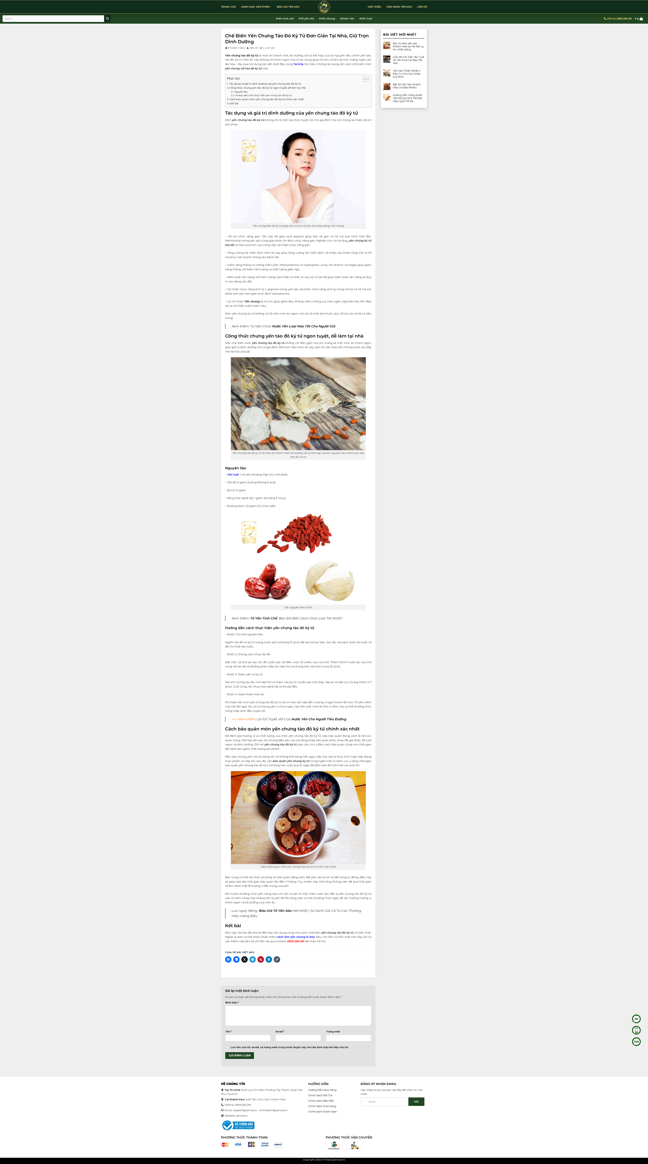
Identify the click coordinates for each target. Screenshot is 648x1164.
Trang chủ (228, 6)
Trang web (333, 1031)
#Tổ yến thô (306, 18)
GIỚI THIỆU (374, 6)
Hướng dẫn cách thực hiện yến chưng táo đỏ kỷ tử (263, 95)
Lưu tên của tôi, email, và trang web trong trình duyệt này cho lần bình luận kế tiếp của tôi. (290, 1047)
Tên (228, 1031)
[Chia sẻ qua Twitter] (244, 959)
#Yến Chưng (327, 18)
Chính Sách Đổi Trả (320, 1095)
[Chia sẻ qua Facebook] (228, 959)
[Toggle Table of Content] (364, 79)
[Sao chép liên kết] (277, 959)
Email (280, 1031)
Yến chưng (251, 301)
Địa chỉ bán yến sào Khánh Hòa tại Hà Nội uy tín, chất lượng (408, 46)
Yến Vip (254, 48)
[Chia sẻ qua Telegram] (252, 959)
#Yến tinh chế (285, 18)
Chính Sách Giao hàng (322, 1106)
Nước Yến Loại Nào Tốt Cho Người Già (303, 326)
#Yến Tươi (365, 18)
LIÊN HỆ (422, 6)
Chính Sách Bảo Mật (321, 1100)
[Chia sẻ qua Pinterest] (261, 959)
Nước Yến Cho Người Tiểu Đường (319, 719)
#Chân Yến (347, 18)
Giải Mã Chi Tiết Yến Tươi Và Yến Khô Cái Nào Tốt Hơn (408, 60)
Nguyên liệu (241, 91)
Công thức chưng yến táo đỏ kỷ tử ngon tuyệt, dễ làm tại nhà (268, 87)
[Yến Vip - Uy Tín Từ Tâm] (324, 7)
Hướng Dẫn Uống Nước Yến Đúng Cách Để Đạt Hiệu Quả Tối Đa (407, 98)
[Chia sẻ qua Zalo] (236, 959)
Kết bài (234, 103)
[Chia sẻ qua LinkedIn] (269, 959)
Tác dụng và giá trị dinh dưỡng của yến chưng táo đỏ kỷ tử (265, 83)
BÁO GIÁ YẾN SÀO (288, 6)
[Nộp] (107, 18)
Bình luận (232, 1002)
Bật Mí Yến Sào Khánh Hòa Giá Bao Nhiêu (407, 86)
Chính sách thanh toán (322, 1111)
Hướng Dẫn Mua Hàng (322, 1089)
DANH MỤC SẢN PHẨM (255, 6)
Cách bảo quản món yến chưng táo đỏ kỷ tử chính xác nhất (267, 99)
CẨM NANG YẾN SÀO (399, 6)
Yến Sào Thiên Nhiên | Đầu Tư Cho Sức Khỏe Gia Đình (406, 73)
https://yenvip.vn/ (335, 1159)
